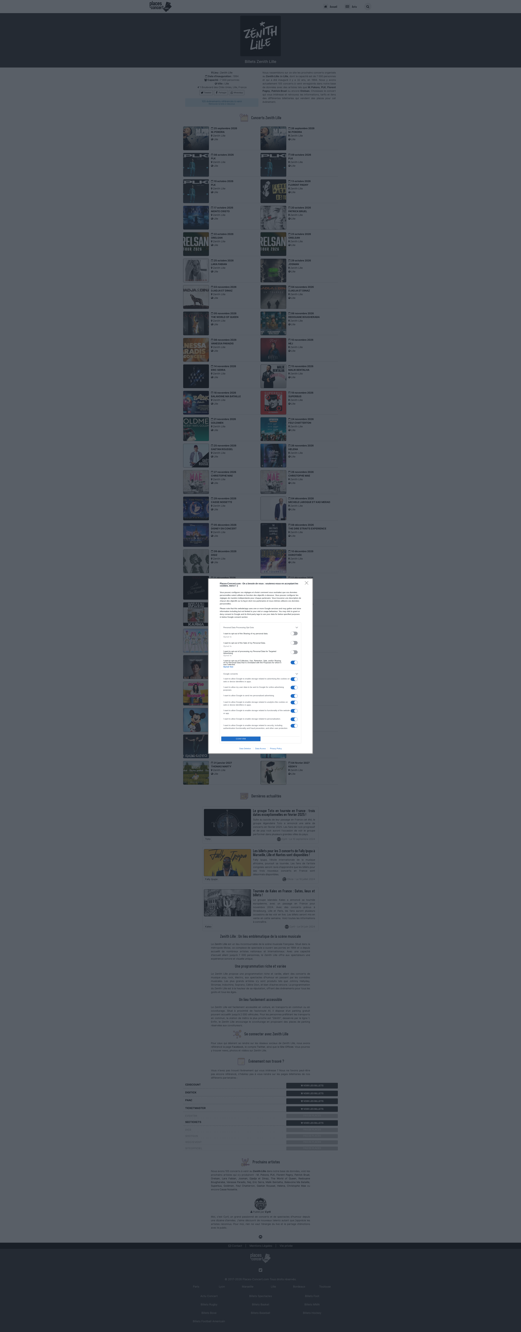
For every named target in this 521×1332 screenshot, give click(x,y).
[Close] (307, 583)
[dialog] (260, 666)
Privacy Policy (276, 748)
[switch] (294, 633)
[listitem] (260, 627)
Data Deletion (245, 748)
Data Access (260, 748)
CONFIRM (241, 739)
